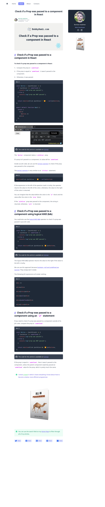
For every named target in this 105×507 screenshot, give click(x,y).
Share (19, 441)
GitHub (46, 149)
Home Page (45, 431)
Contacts (36, 4)
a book (25, 375)
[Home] (7, 3)
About (29, 4)
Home (14, 4)
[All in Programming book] (80, 42)
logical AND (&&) (34, 219)
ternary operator (43, 164)
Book (21, 4)
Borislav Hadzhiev (23, 18)
